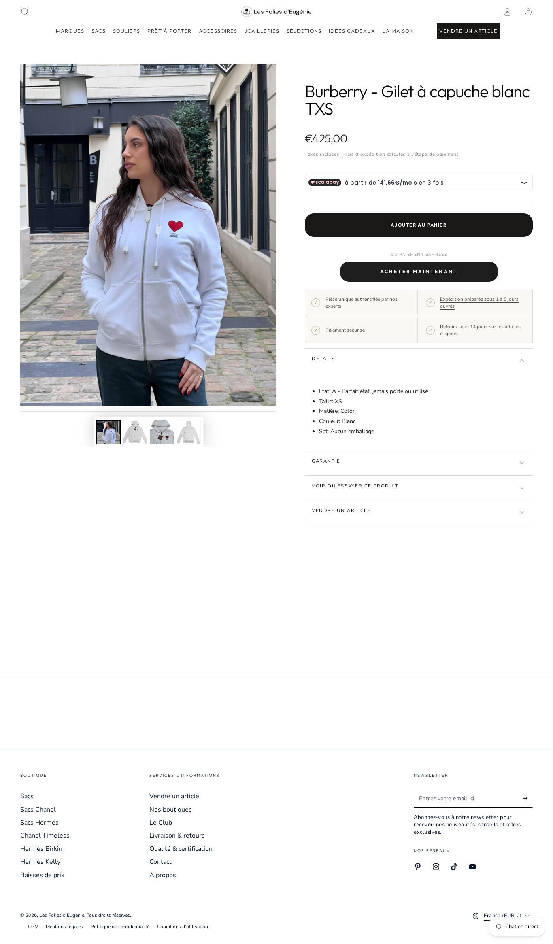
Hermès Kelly (40, 861)
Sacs (27, 796)
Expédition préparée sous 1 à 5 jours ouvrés (479, 302)
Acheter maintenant (419, 271)
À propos (162, 875)
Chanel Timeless (45, 835)
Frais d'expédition (363, 154)
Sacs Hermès (39, 822)
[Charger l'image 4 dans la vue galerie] (189, 432)
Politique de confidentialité (120, 926)
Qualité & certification (181, 848)
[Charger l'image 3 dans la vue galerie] (162, 432)
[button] (24, 12)
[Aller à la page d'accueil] (276, 11)
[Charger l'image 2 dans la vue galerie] (135, 432)
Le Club (160, 822)
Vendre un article (174, 796)
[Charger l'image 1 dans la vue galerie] (108, 432)
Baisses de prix (42, 875)
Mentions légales (64, 926)
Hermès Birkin (41, 848)
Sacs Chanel (38, 809)
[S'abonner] (528, 798)
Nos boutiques (170, 809)
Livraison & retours (177, 835)
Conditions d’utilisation (182, 926)
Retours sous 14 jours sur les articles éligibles (480, 330)
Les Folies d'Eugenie (61, 915)
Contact (160, 861)
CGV (33, 926)
